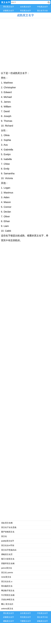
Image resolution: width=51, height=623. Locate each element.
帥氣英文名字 (42, 621)
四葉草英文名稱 (7, 563)
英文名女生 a (6, 581)
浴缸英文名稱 (7, 523)
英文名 (4, 536)
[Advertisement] (25, 44)
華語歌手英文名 (7, 591)
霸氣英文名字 (8, 621)
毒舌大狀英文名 (7, 559)
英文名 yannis (7, 573)
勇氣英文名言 (7, 554)
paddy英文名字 (7, 541)
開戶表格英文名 (7, 532)
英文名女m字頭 (7, 545)
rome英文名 (6, 577)
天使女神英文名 (7, 600)
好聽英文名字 (8, 11)
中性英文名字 (42, 7)
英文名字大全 (42, 11)
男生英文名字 (8, 7)
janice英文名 (6, 568)
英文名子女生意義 (8, 527)
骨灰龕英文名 (7, 586)
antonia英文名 (7, 609)
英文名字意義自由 (8, 550)
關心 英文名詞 (7, 604)
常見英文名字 (25, 11)
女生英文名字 (25, 7)
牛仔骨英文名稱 (7, 595)
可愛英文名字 (25, 621)
